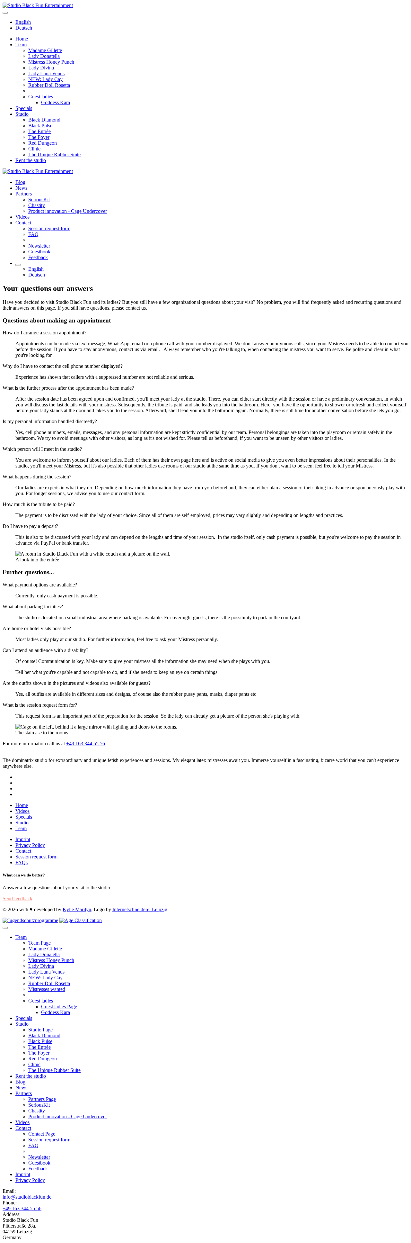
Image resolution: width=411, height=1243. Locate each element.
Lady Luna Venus (46, 73)
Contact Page (41, 1134)
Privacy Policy (30, 845)
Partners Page (42, 1099)
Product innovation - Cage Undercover (67, 211)
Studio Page (40, 1029)
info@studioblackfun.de (27, 1197)
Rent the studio (30, 160)
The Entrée (39, 131)
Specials (23, 108)
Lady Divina (41, 67)
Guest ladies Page (59, 1006)
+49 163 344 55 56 (85, 743)
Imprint (22, 839)
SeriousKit (39, 199)
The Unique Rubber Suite (54, 154)
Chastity (36, 205)
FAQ (33, 234)
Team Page (39, 943)
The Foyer (38, 137)
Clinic (34, 148)
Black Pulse (40, 125)
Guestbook (39, 251)
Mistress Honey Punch (51, 62)
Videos (22, 217)
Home (21, 38)
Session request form (49, 228)
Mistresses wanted (46, 989)
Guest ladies (40, 96)
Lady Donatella (44, 56)
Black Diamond (44, 119)
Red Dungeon (42, 143)
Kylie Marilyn (77, 909)
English (23, 22)
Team (21, 44)
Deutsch (23, 28)
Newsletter (39, 246)
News (21, 188)
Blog (20, 182)
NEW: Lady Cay (45, 79)
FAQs (21, 862)
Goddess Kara (55, 102)
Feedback (38, 257)
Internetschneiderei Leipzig (139, 909)
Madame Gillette (45, 50)
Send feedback (17, 898)
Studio (22, 114)
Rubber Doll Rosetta (49, 85)
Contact (23, 222)
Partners (23, 193)
